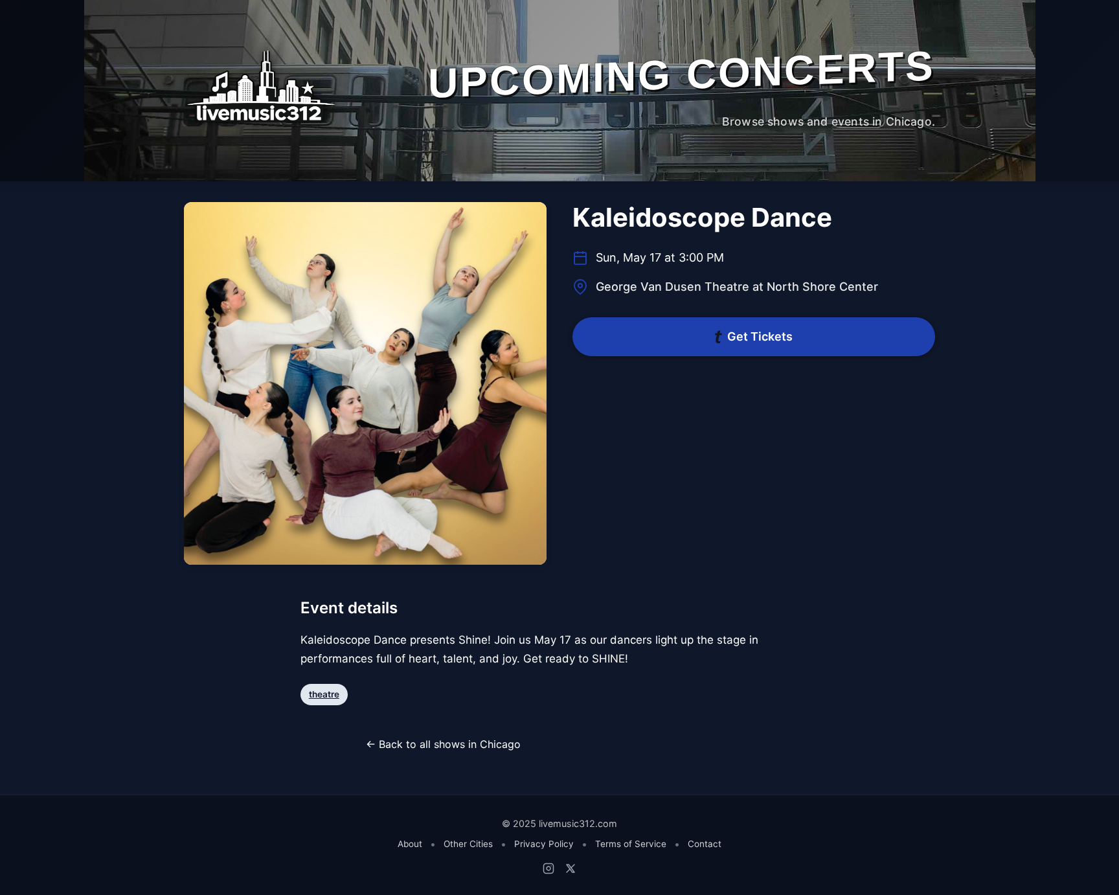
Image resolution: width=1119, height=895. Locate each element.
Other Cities (468, 844)
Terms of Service (630, 844)
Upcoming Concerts (681, 74)
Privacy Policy (544, 844)
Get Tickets (760, 336)
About (410, 844)
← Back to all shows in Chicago (443, 744)
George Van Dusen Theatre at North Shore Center (737, 286)
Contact (704, 844)
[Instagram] (548, 868)
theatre (324, 694)
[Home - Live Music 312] (260, 86)
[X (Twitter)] (570, 868)
